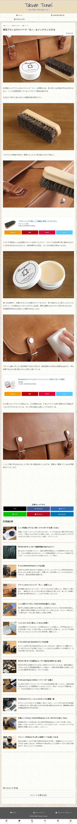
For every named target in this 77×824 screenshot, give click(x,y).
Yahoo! (47, 232)
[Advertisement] (38, 486)
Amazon (12, 232)
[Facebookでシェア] (12, 624)
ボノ (33, 88)
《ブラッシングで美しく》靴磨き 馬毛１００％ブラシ (37, 221)
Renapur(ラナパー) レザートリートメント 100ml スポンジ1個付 (41, 379)
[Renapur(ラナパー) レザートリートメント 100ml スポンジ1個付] (10, 384)
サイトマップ (39, 812)
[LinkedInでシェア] (47, 630)
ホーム (14, 812)
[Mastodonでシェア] (30, 619)
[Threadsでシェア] (30, 624)
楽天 (30, 232)
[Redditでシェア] (47, 624)
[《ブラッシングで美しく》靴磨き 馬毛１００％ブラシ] (10, 224)
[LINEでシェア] (12, 630)
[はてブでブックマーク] (64, 624)
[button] (71, 468)
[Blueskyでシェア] (47, 619)
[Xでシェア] (12, 619)
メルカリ (64, 232)
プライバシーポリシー (64, 812)
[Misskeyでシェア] (64, 619)
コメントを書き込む (38, 795)
